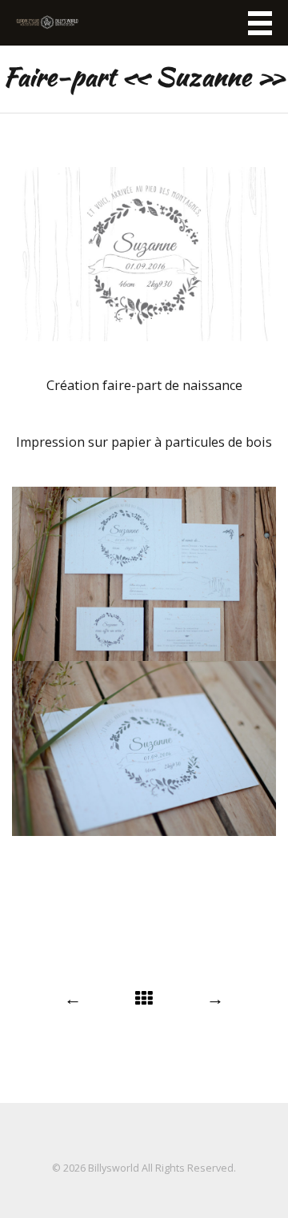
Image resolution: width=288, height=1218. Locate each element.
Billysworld (113, 1168)
